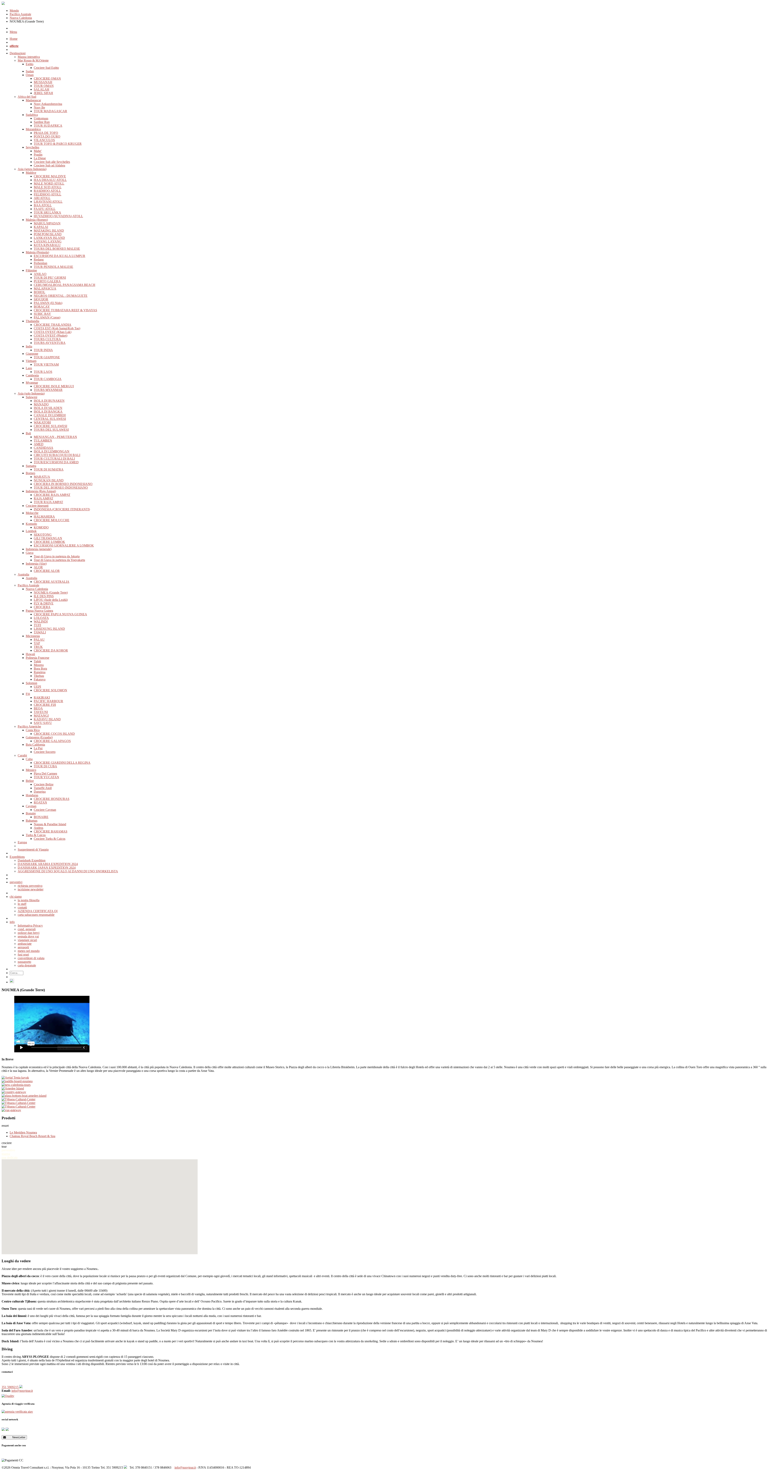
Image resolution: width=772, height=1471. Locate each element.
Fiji (28, 694)
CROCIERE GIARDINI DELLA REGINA (62, 762)
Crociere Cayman (45, 809)
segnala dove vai (28, 936)
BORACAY (42, 306)
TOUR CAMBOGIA (48, 379)
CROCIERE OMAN (47, 78)
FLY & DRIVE (43, 603)
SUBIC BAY (42, 314)
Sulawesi (31, 397)
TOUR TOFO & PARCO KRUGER (58, 143)
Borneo (30, 473)
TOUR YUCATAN (46, 777)
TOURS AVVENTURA (50, 342)
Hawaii (30, 654)
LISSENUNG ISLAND (49, 628)
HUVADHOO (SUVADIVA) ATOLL (58, 216)
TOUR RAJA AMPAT (48, 502)
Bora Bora (40, 668)
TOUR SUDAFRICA (48, 125)
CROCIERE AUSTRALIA (51, 581)
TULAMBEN (43, 440)
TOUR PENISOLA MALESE (53, 266)
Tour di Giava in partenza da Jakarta (57, 556)
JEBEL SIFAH (43, 93)
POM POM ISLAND (48, 234)
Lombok (31, 531)
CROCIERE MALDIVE (50, 176)
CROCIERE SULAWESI (50, 426)
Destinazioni (18, 53)
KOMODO (41, 527)
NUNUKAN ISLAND (49, 480)
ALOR (38, 567)
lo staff (22, 904)
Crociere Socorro (44, 751)
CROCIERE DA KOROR (51, 650)
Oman (30, 75)
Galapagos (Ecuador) (39, 737)
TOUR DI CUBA (45, 766)
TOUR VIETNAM (46, 364)
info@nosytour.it (22, 1390)
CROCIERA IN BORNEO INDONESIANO (63, 484)
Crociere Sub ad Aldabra (49, 165)
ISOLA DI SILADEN (48, 408)
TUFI (37, 625)
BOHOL (39, 292)
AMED (38, 444)
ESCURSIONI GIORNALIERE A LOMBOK (64, 545)
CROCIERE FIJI (45, 704)
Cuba (29, 759)
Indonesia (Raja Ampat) (41, 491)
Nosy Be (39, 107)
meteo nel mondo (29, 951)
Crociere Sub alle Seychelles (52, 161)
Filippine (31, 270)
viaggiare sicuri (27, 940)
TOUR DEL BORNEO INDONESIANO (61, 487)
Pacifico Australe (20, 14)
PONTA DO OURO (47, 136)
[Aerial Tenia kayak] (386, 1077)
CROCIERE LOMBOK (49, 542)
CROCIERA (42, 607)
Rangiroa (39, 672)
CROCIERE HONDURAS (51, 799)
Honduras (32, 795)
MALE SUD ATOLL (48, 187)
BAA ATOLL (43, 205)
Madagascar (33, 100)
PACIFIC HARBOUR (48, 701)
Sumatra (31, 466)
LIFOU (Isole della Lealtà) (51, 599)
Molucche (32, 513)
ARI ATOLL (42, 198)
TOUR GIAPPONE (47, 357)
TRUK (38, 647)
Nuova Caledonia (21, 18)
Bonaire (31, 813)
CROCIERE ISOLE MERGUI (54, 386)
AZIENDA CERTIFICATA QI (37, 911)
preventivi (16, 882)
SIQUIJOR (41, 299)
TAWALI (40, 632)
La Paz (38, 748)
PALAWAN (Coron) (47, 317)
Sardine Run (42, 122)
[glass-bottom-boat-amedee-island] (386, 1096)
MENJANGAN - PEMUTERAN (55, 437)
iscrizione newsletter (30, 889)
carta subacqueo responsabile (36, 914)
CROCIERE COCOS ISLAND (54, 733)
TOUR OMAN (44, 85)
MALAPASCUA (45, 288)
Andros (38, 828)
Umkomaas (41, 118)
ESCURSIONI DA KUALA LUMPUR (59, 256)
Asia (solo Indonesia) (31, 393)
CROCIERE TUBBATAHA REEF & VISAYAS (65, 310)
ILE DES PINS (44, 596)
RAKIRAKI (42, 697)
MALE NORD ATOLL (49, 183)
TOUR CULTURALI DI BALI (54, 458)
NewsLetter (15, 1437)
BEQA (38, 708)
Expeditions (17, 856)
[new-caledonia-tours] (386, 1085)
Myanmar (32, 382)
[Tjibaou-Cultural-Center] (386, 1099)
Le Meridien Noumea (23, 1132)
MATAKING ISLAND (49, 230)
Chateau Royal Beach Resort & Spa (32, 1136)
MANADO (41, 404)
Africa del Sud (27, 96)
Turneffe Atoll (43, 788)
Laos (29, 368)
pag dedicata (9, 1157)
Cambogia (32, 375)
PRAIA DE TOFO (46, 133)
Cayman (31, 806)
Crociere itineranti (37, 505)
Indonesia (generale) (38, 549)
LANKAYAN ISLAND (49, 238)
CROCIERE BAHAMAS (50, 831)
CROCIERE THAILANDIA (52, 324)
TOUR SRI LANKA (47, 212)
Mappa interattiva (29, 57)
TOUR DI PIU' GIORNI (50, 277)
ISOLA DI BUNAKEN (49, 400)
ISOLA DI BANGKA (48, 411)
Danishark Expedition (31, 860)
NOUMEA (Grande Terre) (51, 592)
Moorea (39, 665)
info (12, 922)
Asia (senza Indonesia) (32, 169)
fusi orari (23, 954)
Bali (28, 433)
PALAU (39, 639)
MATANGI (41, 715)
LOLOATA (41, 618)
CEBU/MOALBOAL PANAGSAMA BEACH (64, 285)
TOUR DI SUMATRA (49, 469)
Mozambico (33, 129)
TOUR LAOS (43, 371)
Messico (31, 770)
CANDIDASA (43, 447)
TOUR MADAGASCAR (50, 111)
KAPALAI (41, 227)
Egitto (29, 64)
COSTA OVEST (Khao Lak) (52, 332)
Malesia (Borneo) (37, 219)
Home (13, 38)
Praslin (38, 154)
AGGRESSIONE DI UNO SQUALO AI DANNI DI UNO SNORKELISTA (68, 871)
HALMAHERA (44, 516)
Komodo (31, 523)
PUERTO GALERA (47, 281)
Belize (30, 780)
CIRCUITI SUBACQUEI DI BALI (57, 455)
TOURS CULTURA (47, 339)
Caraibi (22, 755)
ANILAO (40, 274)
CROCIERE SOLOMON (50, 690)
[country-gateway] (386, 1092)
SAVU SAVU (43, 723)
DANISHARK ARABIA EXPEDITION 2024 (48, 864)
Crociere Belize (43, 784)
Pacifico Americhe (29, 726)
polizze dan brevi (28, 932)
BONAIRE (41, 817)
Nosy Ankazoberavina (48, 104)
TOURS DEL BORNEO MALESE (57, 248)
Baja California (35, 744)
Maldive (31, 172)
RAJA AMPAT (43, 498)
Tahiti (37, 661)
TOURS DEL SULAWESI (51, 429)
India (29, 346)
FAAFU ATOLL (44, 209)
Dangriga (40, 791)
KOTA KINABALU (47, 245)
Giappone (32, 353)
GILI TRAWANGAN (48, 538)
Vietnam (31, 361)
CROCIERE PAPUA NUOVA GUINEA (60, 614)
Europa (22, 842)
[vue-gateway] (386, 1110)
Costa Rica (33, 730)
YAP (37, 643)
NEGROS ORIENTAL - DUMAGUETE (60, 295)
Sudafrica (32, 114)
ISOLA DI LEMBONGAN (51, 451)
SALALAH (41, 89)
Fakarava (39, 679)
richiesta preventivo (30, 885)
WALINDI (41, 621)
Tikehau (39, 675)
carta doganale (27, 965)
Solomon (31, 683)
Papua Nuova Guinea (39, 610)
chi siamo (16, 896)
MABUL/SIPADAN (47, 223)
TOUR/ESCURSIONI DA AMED (56, 462)
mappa (6, 1153)
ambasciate (25, 943)
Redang (39, 259)
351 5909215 (10, 1387)
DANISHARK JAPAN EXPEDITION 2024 (47, 867)
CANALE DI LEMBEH (50, 415)
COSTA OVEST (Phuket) (50, 335)
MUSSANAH (43, 82)
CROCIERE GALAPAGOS (52, 741)
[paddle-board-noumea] (386, 1081)
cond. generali (27, 929)
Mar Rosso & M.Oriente (33, 60)
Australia (23, 574)
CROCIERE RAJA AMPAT (52, 495)
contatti (22, 907)
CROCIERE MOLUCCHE (51, 520)
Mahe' (38, 151)
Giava (29, 552)
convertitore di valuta (31, 958)
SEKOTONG (43, 534)
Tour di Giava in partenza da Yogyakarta (59, 560)
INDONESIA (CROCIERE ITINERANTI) (62, 509)
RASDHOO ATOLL (47, 190)
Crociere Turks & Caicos (49, 838)
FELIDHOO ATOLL (47, 194)
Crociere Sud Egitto (46, 67)
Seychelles (32, 147)
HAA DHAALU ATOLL (50, 180)
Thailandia (32, 321)
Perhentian (40, 263)
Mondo (14, 10)
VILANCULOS (44, 140)
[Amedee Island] (386, 1088)
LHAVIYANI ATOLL (48, 201)
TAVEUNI (41, 712)
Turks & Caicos (36, 835)
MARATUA (42, 476)
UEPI (37, 686)
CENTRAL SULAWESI (50, 418)
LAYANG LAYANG (48, 241)
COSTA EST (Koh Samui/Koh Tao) (57, 328)
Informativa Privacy (30, 925)
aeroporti (23, 947)
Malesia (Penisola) (37, 252)
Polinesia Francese (37, 657)
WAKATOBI (42, 422)
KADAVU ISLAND (47, 719)
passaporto (24, 961)
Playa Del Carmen (45, 773)
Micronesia (33, 636)
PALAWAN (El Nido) (48, 303)
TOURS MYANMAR (48, 390)
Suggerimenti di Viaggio (33, 849)
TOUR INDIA (43, 350)
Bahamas (31, 820)
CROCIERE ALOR (47, 571)
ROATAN (40, 802)
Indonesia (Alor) (36, 563)
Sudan (30, 71)
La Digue (40, 158)
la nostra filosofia (28, 900)
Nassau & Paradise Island (50, 824)
